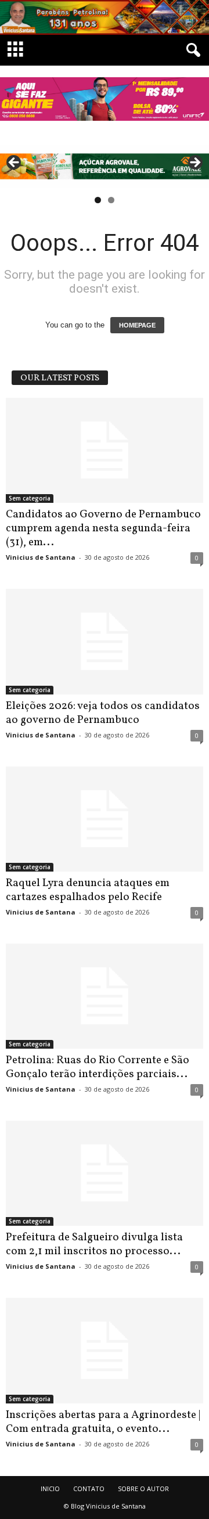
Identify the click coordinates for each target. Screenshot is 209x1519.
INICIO (50, 1488)
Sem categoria (30, 498)
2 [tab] (111, 200)
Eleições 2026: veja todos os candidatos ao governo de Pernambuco (103, 713)
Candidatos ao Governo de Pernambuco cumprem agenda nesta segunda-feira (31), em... (103, 528)
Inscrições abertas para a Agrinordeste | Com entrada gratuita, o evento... (103, 1422)
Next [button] (194, 163)
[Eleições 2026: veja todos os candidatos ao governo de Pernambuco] (104, 641)
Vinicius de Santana (40, 557)
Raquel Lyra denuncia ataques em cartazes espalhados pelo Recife (88, 890)
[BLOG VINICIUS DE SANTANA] (104, 17)
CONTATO (89, 1488)
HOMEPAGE (137, 325)
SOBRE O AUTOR (143, 1488)
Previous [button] (14, 163)
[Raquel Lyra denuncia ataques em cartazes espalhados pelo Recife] (104, 819)
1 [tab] (98, 200)
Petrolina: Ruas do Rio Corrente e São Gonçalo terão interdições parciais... (97, 1067)
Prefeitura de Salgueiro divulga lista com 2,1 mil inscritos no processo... (94, 1244)
